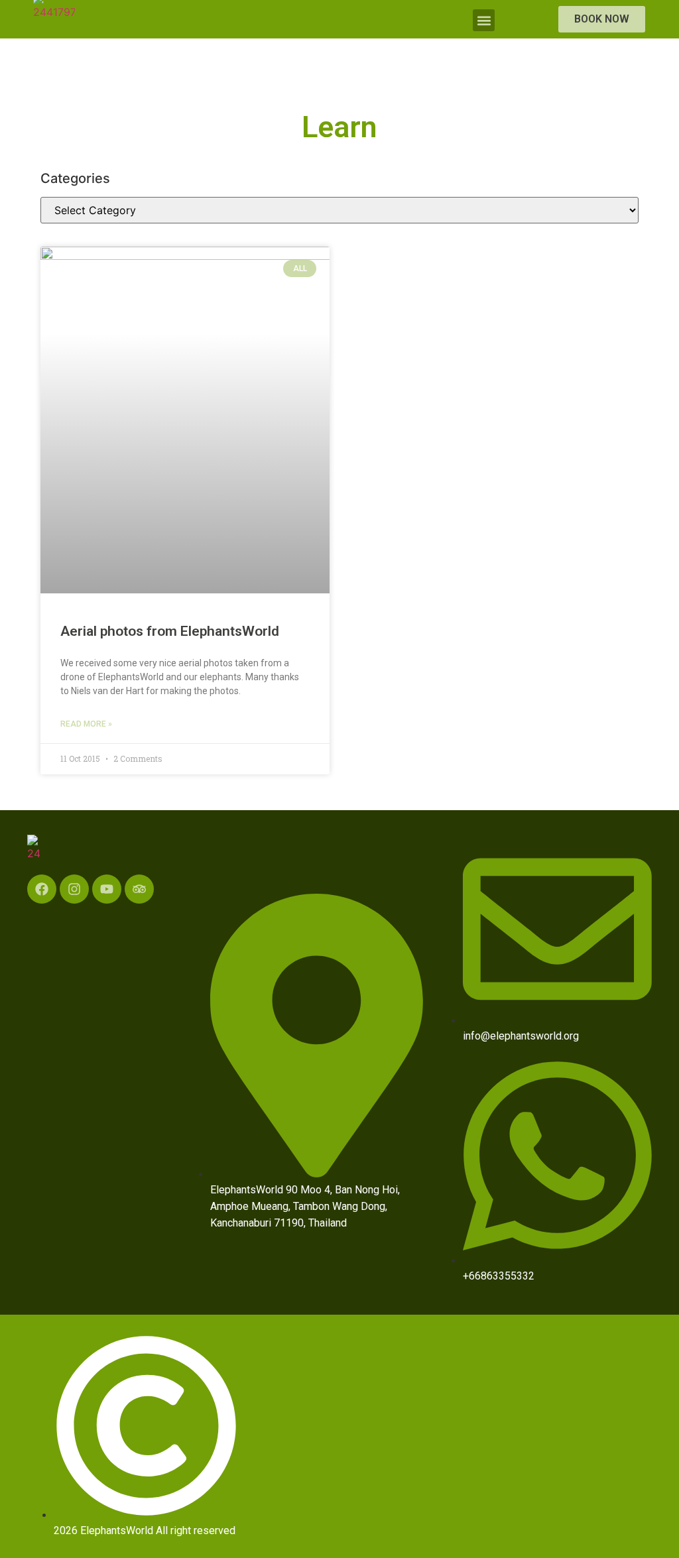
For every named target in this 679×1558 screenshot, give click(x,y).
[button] (484, 20)
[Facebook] (41, 889)
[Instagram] (74, 889)
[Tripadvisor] (139, 889)
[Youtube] (106, 889)
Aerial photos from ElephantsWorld (169, 631)
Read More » (86, 724)
